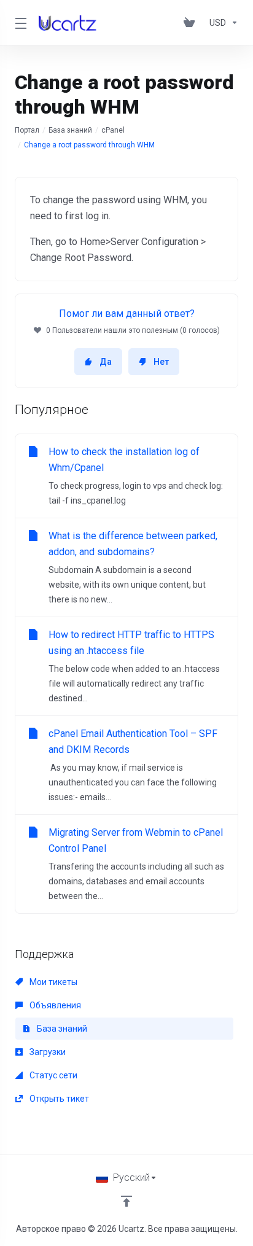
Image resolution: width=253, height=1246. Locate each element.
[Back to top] (126, 1201)
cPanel (113, 130)
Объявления (54, 1005)
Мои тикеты (52, 982)
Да (105, 362)
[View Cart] (191, 23)
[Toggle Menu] (19, 22)
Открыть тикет (58, 1099)
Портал (27, 130)
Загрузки (47, 1052)
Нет (161, 362)
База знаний (70, 130)
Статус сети (52, 1075)
